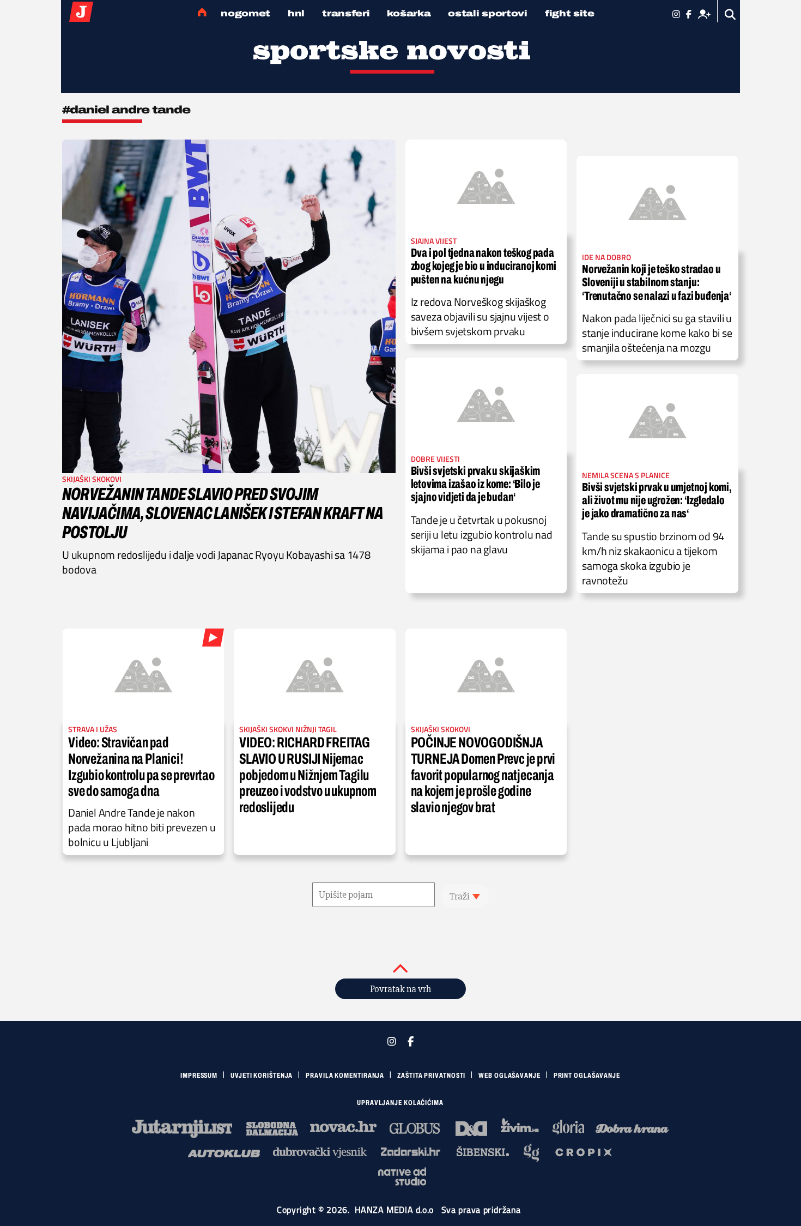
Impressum (198, 1075)
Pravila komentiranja (345, 1075)
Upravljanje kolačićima (400, 1103)
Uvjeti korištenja (261, 1075)
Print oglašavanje (587, 1075)
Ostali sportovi (487, 13)
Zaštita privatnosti (431, 1075)
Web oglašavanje (509, 1075)
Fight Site (569, 13)
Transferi (345, 13)
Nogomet (245, 13)
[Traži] (730, 14)
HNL (296, 13)
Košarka (408, 13)
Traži (460, 896)
